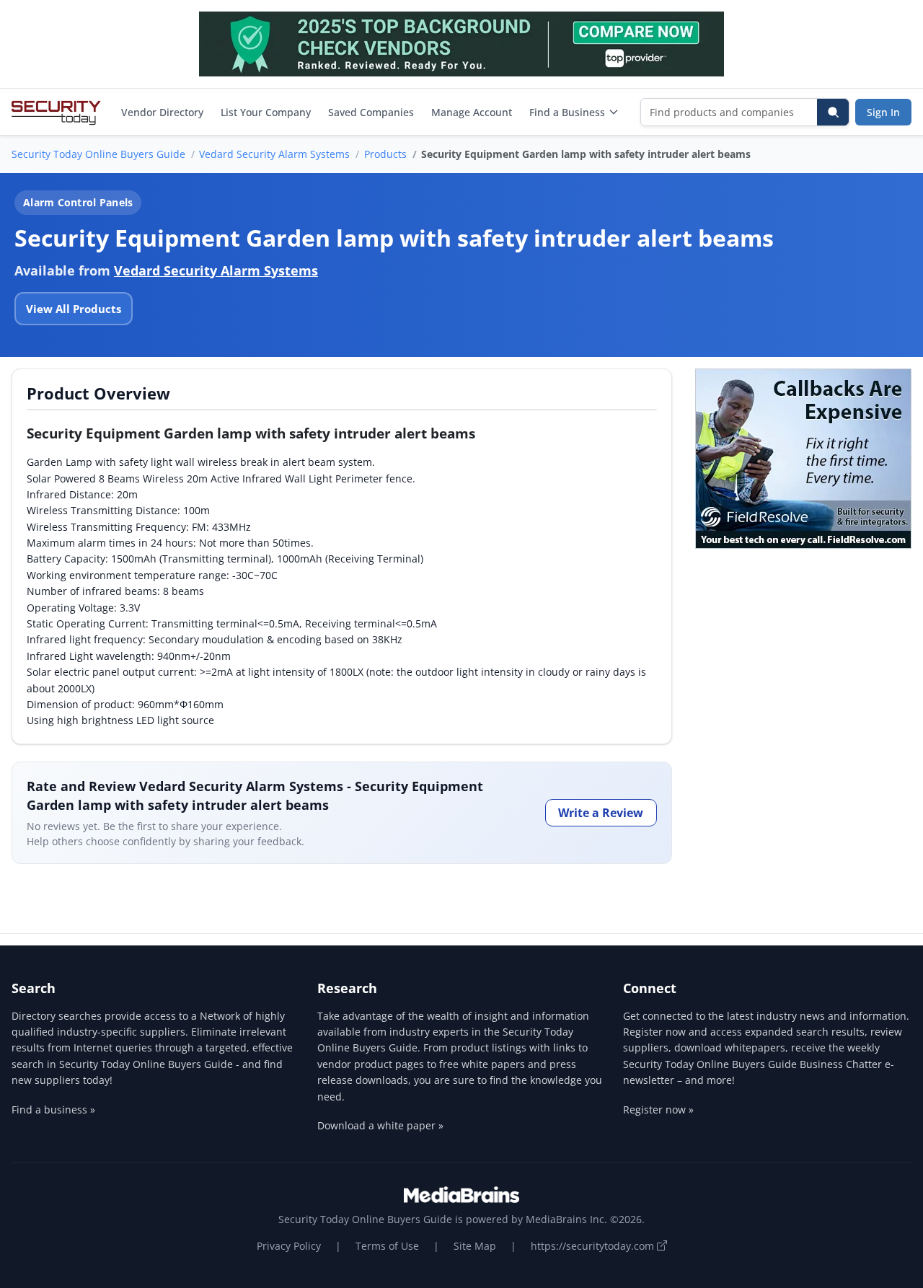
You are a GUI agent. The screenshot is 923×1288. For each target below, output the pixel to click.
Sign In (883, 112)
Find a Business (567, 112)
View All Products (73, 308)
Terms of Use (387, 1246)
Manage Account (471, 112)
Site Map (475, 1246)
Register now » (658, 1109)
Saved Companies (371, 112)
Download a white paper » (380, 1125)
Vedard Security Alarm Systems (274, 154)
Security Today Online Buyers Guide (98, 154)
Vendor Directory (162, 112)
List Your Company (266, 112)
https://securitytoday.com (594, 1246)
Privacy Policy (289, 1246)
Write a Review (600, 813)
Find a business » (53, 1109)
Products (385, 154)
